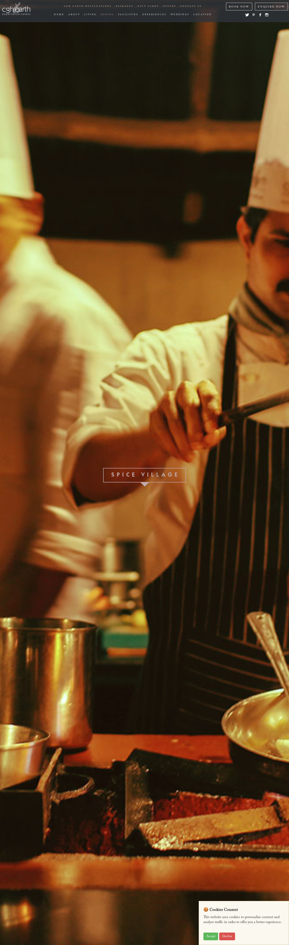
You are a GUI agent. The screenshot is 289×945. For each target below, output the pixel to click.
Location (202, 15)
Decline (227, 936)
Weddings (180, 15)
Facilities (128, 15)
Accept (210, 936)
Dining (107, 15)
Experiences (154, 15)
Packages (124, 6)
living (90, 15)
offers (169, 6)
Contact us (191, 6)
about (74, 15)
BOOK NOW (239, 7)
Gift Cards (148, 6)
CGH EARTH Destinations (88, 6)
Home (59, 15)
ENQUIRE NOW (271, 7)
